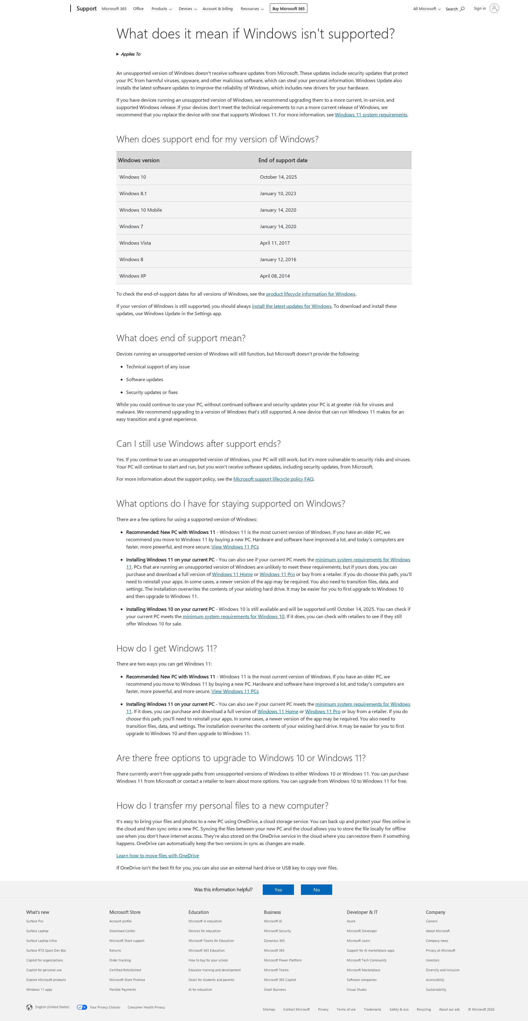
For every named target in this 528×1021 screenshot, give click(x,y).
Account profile (120, 921)
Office (138, 8)
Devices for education (205, 930)
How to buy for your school (208, 960)
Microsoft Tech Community (367, 960)
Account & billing (218, 8)
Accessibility (435, 979)
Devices (185, 8)
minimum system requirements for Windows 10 (233, 616)
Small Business (275, 989)
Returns (115, 950)
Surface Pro (34, 921)
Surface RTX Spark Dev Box (46, 950)
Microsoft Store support (127, 940)
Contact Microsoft (296, 1009)
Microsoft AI (273, 921)
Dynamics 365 (274, 940)
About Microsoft (438, 930)
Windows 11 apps (39, 989)
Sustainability (436, 989)
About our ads (449, 1009)
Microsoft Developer (362, 930)
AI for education (200, 989)
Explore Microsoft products (46, 979)
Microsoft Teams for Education (211, 940)
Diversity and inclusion (443, 970)
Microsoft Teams (276, 970)
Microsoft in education (205, 921)
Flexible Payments (122, 989)
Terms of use (346, 1009)
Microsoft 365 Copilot (280, 979)
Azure (351, 921)
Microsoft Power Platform (283, 960)
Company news (437, 940)
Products (159, 8)
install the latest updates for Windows (292, 306)
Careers (432, 921)
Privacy (323, 1009)
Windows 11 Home (232, 574)
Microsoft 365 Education (207, 950)
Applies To (130, 54)
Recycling (424, 1009)
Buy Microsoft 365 (289, 8)
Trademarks (372, 1009)
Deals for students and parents (211, 979)
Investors (432, 960)
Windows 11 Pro (277, 574)
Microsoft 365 (114, 8)
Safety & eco (399, 1009)
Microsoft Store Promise (127, 979)
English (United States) (52, 1007)
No (317, 889)
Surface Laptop (37, 930)
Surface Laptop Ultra (41, 940)
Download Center (122, 930)
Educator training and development (215, 970)
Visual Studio (356, 989)
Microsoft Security (277, 930)
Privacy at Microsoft (440, 950)
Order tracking (120, 960)
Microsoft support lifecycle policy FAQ (273, 479)
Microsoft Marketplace (363, 970)
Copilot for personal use (44, 970)
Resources (250, 8)
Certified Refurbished (125, 970)
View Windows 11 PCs (235, 546)
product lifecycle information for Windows (310, 293)
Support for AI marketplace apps (370, 950)
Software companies (362, 979)
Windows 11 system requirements (371, 114)
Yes (278, 889)
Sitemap (269, 1009)
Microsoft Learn (358, 940)
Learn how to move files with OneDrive (157, 855)
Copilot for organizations (44, 960)
